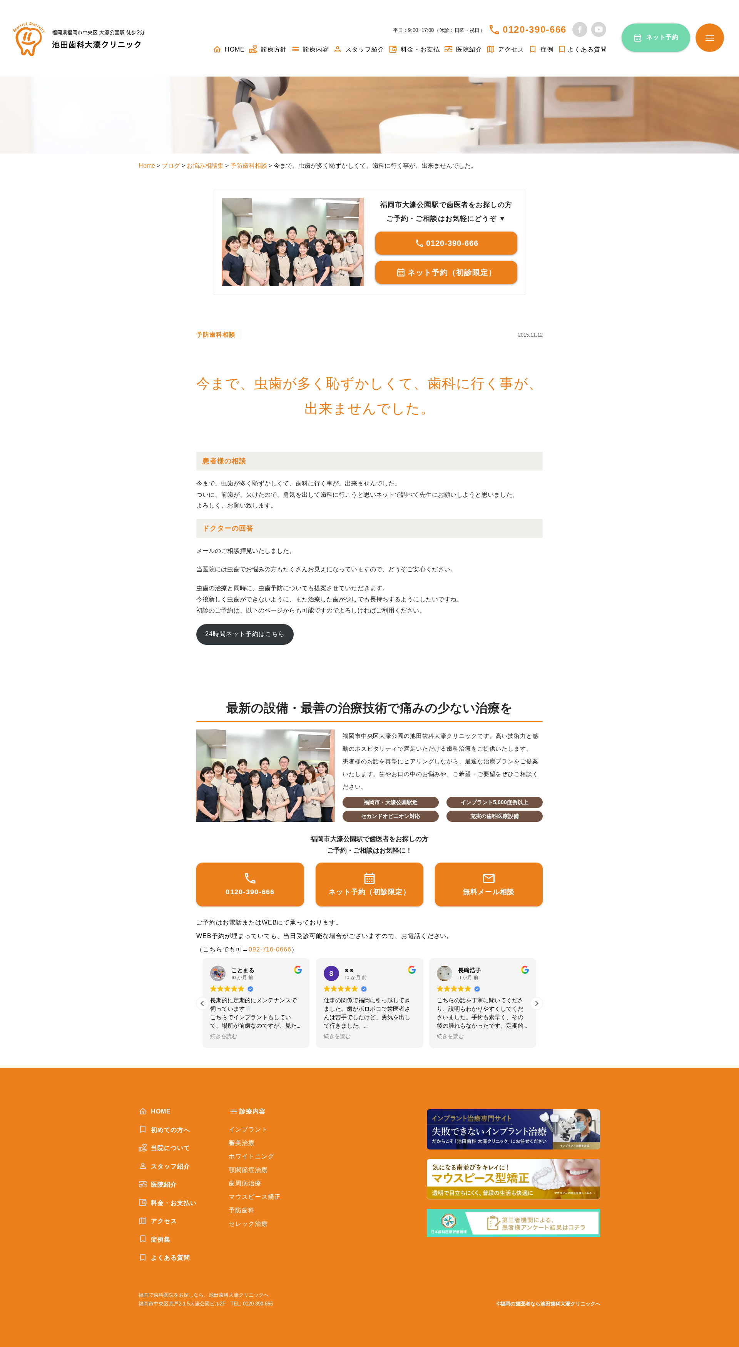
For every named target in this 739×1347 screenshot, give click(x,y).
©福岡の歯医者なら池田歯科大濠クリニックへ (548, 1304)
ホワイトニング (251, 1156)
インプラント (248, 1129)
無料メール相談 (489, 892)
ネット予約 (662, 37)
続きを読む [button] (219, 1036)
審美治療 (242, 1143)
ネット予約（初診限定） (452, 272)
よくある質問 (587, 49)
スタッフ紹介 (364, 49)
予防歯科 (242, 1210)
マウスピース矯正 (255, 1196)
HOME (234, 49)
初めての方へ (169, 1130)
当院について (169, 1148)
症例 (545, 49)
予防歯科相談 (216, 334)
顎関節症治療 (248, 1170)
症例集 (160, 1239)
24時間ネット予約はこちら (244, 634)
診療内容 (315, 49)
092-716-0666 (270, 949)
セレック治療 (248, 1223)
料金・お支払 (419, 49)
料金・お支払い (173, 1203)
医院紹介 (468, 49)
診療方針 (273, 49)
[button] (536, 1003)
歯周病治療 (245, 1183)
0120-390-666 (535, 29)
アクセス (511, 49)
